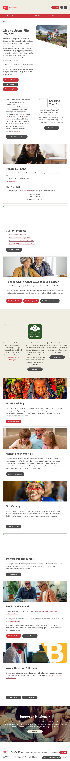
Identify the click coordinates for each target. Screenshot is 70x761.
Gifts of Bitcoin (29, 697)
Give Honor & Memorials (15, 474)
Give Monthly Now (10, 89)
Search (61, 7)
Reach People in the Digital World (20, 238)
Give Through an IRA (14, 301)
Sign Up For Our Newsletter (51, 757)
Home (5, 21)
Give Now (55, 7)
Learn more (35, 369)
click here (16, 131)
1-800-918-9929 (11, 181)
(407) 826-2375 (20, 757)
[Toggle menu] (65, 7)
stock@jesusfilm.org (13, 621)
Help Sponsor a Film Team (17, 235)
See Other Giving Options (49, 301)
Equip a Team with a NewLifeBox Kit (21, 241)
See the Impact (10, 84)
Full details (51, 128)
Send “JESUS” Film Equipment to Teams (22, 244)
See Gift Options (14, 526)
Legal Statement (33, 757)
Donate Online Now (10, 80)
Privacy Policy (32, 756)
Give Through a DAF (31, 301)
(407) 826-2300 (22, 756)
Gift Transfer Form (13, 636)
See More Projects (14, 249)
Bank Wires (13, 697)
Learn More (13, 574)
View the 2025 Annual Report (16, 137)
